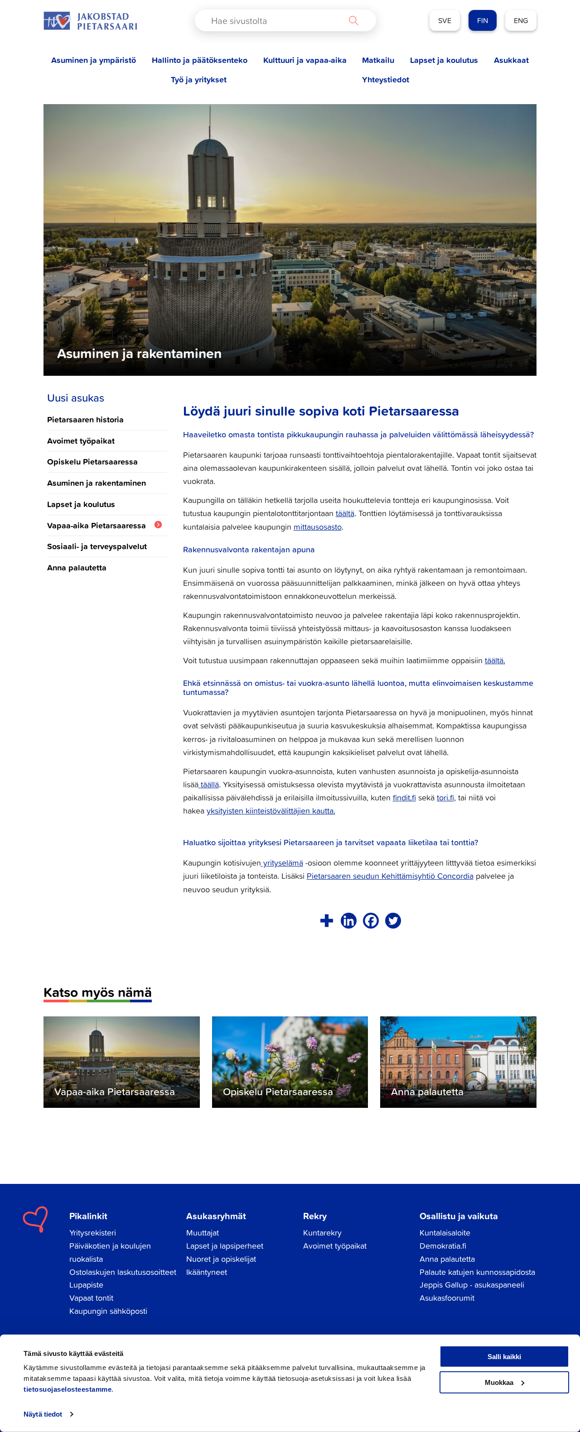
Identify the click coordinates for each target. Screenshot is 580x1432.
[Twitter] (393, 921)
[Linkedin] (349, 921)
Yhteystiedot (385, 79)
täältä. (495, 660)
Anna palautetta (76, 567)
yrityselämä (282, 862)
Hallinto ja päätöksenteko (199, 60)
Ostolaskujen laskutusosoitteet (122, 1272)
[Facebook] (371, 921)
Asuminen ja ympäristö (93, 60)
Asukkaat (511, 60)
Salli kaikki (504, 1356)
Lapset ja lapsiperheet (224, 1245)
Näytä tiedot (43, 1414)
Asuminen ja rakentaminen (96, 483)
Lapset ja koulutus (444, 60)
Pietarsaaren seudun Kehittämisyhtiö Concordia (390, 875)
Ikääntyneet (206, 1272)
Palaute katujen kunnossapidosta (477, 1272)
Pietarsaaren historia (85, 419)
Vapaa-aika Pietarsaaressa (96, 525)
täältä (345, 513)
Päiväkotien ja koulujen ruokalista (110, 1252)
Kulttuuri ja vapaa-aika (305, 60)
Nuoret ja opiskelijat (221, 1258)
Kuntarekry (322, 1232)
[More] (326, 921)
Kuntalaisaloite (445, 1232)
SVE (444, 20)
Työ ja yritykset (199, 79)
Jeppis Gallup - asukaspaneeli (472, 1284)
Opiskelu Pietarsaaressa (92, 461)
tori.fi (445, 797)
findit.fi (404, 797)
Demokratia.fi (443, 1245)
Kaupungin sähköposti (108, 1311)
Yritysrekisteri (92, 1232)
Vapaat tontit (91, 1297)
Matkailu (378, 60)
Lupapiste (86, 1284)
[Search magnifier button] (353, 20)
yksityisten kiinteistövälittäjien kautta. (271, 810)
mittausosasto (318, 526)
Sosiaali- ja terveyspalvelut (97, 546)
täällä (208, 784)
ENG (521, 20)
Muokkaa (499, 1382)
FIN (482, 20)
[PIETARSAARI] (90, 20)
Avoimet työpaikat (81, 440)
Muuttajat (202, 1232)
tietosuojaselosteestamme (67, 1389)
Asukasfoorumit (447, 1297)
